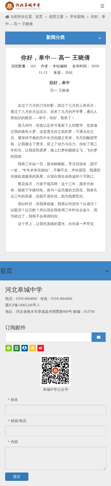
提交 (16, 476)
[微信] (8, 348)
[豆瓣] (16, 348)
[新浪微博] (40, 348)
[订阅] (98, 337)
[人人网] (24, 348)
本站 (69, 73)
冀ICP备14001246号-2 (22, 305)
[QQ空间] (32, 348)
